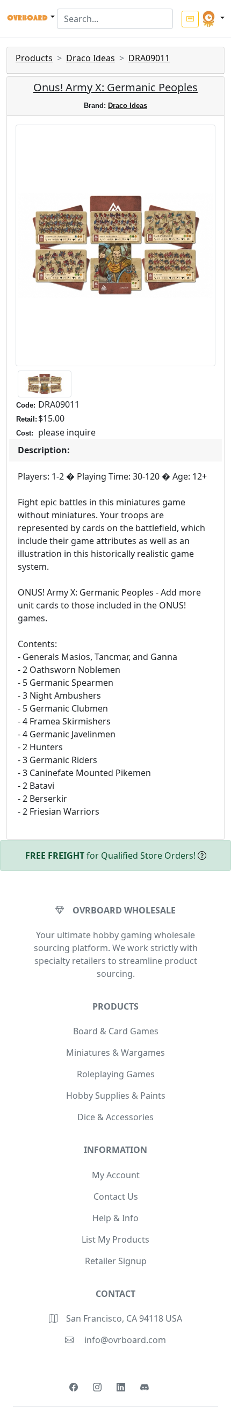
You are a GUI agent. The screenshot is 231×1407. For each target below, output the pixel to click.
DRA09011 (149, 58)
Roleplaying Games (116, 1074)
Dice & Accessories (115, 1117)
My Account (116, 1175)
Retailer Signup (116, 1261)
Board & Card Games (115, 1031)
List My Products (115, 1239)
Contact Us (115, 1196)
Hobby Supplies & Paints (115, 1095)
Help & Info (115, 1218)
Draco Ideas (90, 58)
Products (34, 58)
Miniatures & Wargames (115, 1052)
